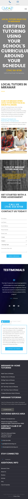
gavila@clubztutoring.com (9, 443)
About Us (3, 471)
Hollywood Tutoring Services (8, 119)
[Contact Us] (18, 2)
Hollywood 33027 (6, 423)
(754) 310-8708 (6, 440)
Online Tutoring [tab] (7, 323)
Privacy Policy (17, 496)
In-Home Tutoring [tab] (16, 321)
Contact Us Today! (14, 348)
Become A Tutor (5, 468)
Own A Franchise (5, 484)
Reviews (3, 475)
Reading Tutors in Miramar (8, 376)
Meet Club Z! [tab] (6, 321)
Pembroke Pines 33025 (17, 423)
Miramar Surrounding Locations (9, 421)
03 (18, 306)
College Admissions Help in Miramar (10, 393)
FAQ (2, 481)
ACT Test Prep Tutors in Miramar (9, 390)
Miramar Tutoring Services (8, 418)
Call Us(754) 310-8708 (14, 205)
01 (9, 306)
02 (14, 306)
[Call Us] (10, 2)
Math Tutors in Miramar (7, 373)
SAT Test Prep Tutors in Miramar (9, 386)
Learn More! (8, 409)
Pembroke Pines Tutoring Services (10, 120)
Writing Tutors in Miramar (8, 380)
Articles (3, 478)
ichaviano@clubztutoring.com (10, 447)
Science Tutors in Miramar (8, 383)
